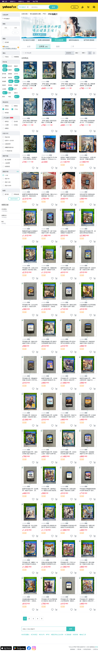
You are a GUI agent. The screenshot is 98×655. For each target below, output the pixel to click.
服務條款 (72, 649)
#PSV (47, 634)
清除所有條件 (14, 199)
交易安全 (95, 649)
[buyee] (11, 47)
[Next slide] (76, 143)
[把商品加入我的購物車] (37, 94)
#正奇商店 (34, 634)
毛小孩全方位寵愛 (29, 40)
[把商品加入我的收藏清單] (33, 94)
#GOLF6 (41, 634)
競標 (58, 46)
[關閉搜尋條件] (28, 7)
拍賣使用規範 (87, 649)
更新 (96, 647)
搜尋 (70, 629)
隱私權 (79, 649)
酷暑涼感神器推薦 (44, 40)
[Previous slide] (61, 143)
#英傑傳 (75, 634)
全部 (28, 46)
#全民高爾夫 (25, 634)
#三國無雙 (68, 634)
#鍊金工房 (82, 634)
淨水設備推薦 (59, 40)
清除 (18, 171)
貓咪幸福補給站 (74, 40)
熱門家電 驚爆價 (89, 40)
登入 (74, 7)
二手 (72, 46)
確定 (15, 32)
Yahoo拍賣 (9, 7)
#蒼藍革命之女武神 (57, 634)
